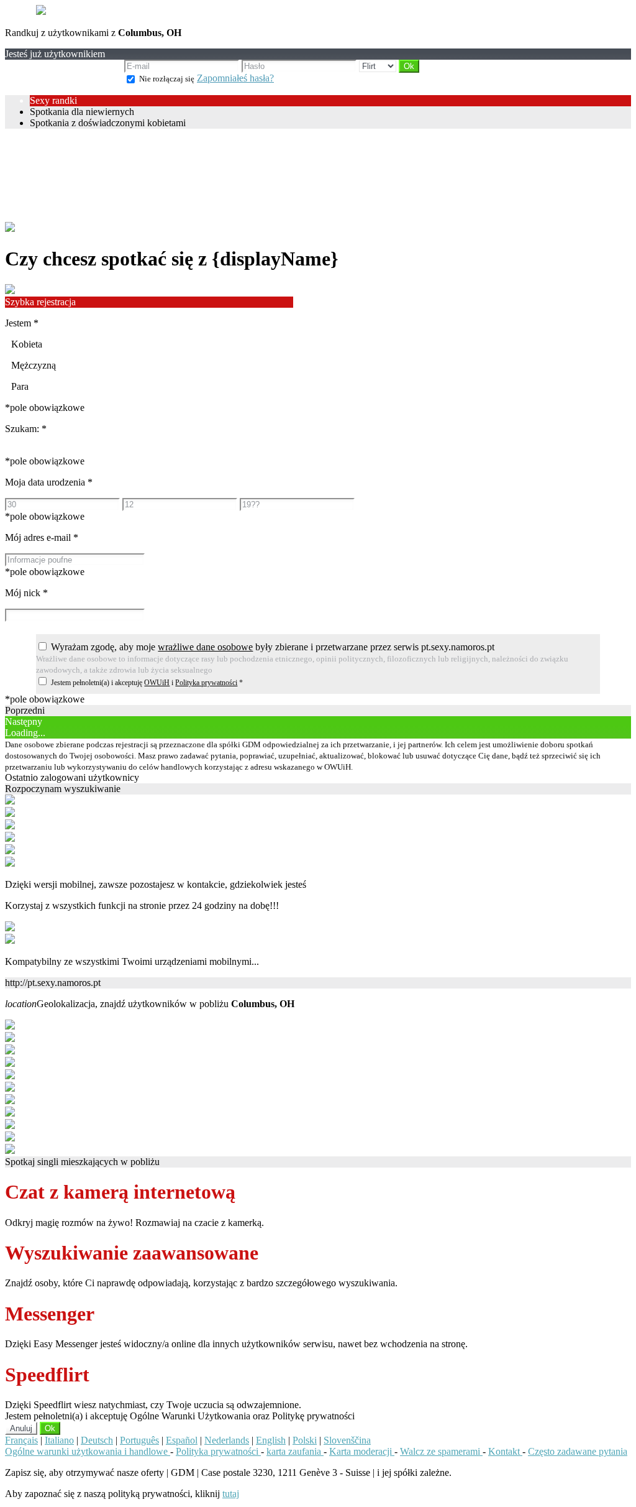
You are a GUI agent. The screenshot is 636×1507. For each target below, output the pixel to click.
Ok (50, 1428)
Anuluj (21, 1428)
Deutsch (97, 1440)
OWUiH (157, 682)
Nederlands (226, 1440)
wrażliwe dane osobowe (205, 647)
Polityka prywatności (206, 682)
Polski (305, 1440)
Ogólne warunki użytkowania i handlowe (87, 1451)
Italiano (59, 1440)
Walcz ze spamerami (441, 1451)
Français (21, 1440)
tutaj (230, 1493)
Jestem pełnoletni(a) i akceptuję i (147, 682)
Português (139, 1440)
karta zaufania (295, 1451)
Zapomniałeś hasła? (235, 78)
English (271, 1440)
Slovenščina (347, 1440)
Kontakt (505, 1451)
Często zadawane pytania (577, 1451)
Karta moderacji (361, 1451)
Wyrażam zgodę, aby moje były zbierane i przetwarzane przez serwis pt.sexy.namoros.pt (272, 647)
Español (182, 1440)
